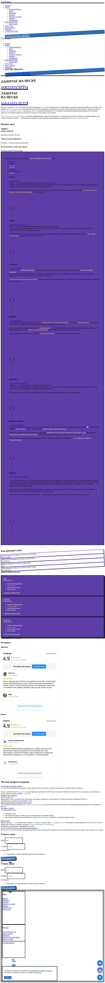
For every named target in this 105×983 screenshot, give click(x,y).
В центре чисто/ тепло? (9, 795)
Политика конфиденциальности (13, 941)
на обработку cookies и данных (41, 971)
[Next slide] (13, 209)
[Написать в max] (100, 970)
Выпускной (13, 24)
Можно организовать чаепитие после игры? (16, 803)
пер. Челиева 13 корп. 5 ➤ (18, 383)
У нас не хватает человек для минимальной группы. (19, 828)
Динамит (12, 169)
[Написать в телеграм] (100, 977)
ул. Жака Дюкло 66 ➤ (16, 425)
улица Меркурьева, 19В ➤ (18, 477)
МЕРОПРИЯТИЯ (11, 22)
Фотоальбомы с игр (9, 932)
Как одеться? (5, 821)
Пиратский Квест (15, 9)
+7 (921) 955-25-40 (11, 31)
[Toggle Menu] (1, 40)
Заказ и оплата (10, 28)
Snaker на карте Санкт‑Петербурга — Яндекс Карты (29, 777)
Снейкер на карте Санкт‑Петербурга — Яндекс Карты (29, 710)
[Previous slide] (10, 209)
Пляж (11, 162)
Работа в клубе (7, 939)
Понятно (7, 977)
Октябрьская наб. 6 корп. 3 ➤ (19, 225)
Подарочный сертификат (11, 937)
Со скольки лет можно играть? (11, 786)
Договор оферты (8, 943)
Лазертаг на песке (15, 17)
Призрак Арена (14, 171)
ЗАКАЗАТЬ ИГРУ (18, 36)
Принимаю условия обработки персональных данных (26, 854)
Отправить (8, 858)
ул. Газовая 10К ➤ (15, 268)
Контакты (8, 29)
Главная (7, 6)
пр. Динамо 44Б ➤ (15, 321)
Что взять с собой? (7, 808)
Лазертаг (12, 15)
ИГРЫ (7, 7)
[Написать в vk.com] (100, 963)
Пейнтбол (12, 13)
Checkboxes (5, 850)
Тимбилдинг (13, 20)
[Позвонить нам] (14, 961)
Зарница (12, 18)
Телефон (4, 846)
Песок (11, 164)
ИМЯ (3, 840)
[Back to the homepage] (6, 2)
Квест (11, 11)
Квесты (5, 898)
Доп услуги (9, 26)
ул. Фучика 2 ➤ (14, 181)
